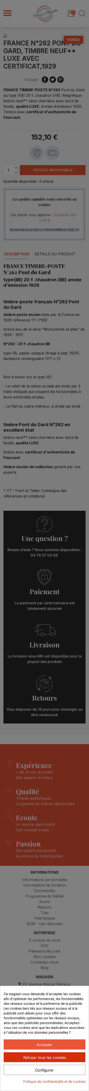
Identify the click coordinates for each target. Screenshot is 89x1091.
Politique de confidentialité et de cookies (54, 1081)
